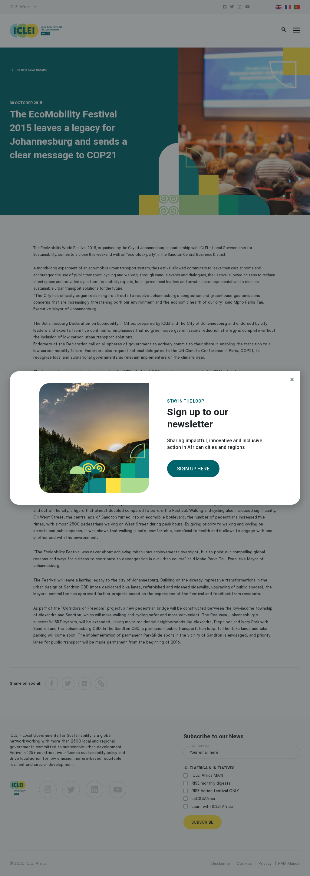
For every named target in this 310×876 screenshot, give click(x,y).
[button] (292, 379)
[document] (155, 438)
